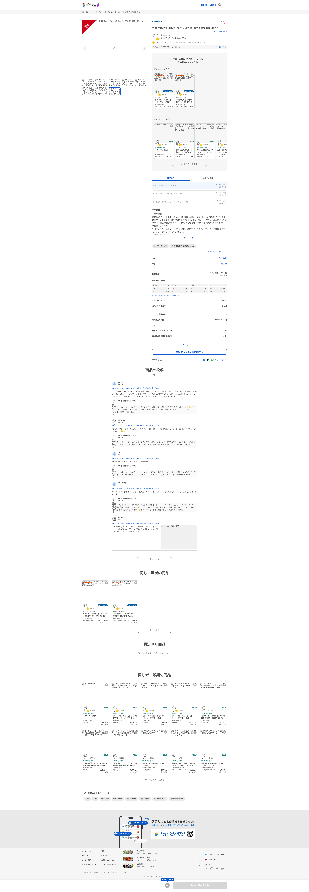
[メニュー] (225, 5)
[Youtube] (222, 868)
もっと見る (154, 559)
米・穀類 (98, 12)
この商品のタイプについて (217, 251)
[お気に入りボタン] (171, 75)
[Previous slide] (85, 48)
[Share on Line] (212, 359)
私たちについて (189, 345)
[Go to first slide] (144, 48)
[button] (189, 37)
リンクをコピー (221, 360)
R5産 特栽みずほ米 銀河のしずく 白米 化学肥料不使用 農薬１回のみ (121, 12)
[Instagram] (211, 868)
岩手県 (224, 264)
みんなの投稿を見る (220, 31)
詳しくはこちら (221, 47)
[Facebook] (217, 868)
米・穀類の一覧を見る (189, 164)
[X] (206, 868)
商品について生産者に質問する (189, 352)
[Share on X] (208, 360)
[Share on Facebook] (204, 359)
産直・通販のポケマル (88, 12)
